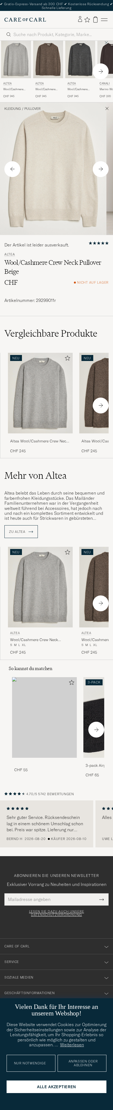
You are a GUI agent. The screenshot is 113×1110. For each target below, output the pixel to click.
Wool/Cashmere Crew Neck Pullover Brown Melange (47, 89)
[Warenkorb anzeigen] (95, 19)
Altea (7, 83)
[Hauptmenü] (104, 19)
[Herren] (44, 717)
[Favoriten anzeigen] (87, 19)
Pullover (32, 109)
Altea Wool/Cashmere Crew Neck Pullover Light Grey (39, 441)
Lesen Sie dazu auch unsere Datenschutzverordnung (56, 913)
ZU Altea (17, 532)
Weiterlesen (72, 1044)
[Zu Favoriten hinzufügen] (66, 359)
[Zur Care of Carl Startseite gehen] (25, 19)
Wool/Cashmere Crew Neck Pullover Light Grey (15, 89)
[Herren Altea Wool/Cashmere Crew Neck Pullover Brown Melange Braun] (48, 59)
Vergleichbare (50, 333)
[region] (56, 823)
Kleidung (12, 109)
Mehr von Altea (35, 475)
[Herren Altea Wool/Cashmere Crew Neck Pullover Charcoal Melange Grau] (80, 59)
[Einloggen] (80, 19)
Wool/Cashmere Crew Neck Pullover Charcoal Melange (79, 89)
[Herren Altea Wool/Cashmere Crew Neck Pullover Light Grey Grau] (16, 59)
